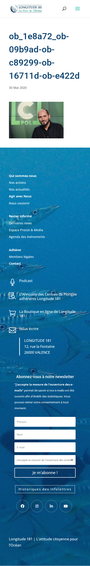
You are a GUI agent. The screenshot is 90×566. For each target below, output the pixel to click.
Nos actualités (19, 189)
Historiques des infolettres (45, 489)
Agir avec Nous (20, 196)
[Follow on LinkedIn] (51, 506)
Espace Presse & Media (26, 230)
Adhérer (15, 250)
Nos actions (17, 182)
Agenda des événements (27, 237)
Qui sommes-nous (22, 176)
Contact (15, 263)
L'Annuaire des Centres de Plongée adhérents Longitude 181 (48, 296)
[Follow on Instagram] (37, 506)
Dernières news (20, 223)
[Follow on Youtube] (65, 506)
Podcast (26, 280)
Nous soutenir (19, 203)
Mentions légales (21, 257)
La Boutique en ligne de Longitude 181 (47, 313)
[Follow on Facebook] (22, 506)
